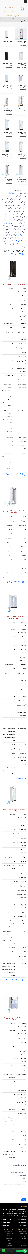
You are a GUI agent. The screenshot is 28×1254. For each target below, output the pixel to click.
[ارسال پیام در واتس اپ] (4, 1250)
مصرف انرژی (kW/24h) (21, 348)
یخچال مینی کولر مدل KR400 (16, 980)
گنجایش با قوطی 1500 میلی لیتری (21, 317)
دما (25, 577)
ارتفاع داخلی (23, 560)
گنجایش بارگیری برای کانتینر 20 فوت (21, 362)
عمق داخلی (23, 555)
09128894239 (7, 11)
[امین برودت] (22, 9)
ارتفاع (24, 538)
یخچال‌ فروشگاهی (19, 241)
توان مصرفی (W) (22, 343)
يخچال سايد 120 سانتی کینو (16, 581)
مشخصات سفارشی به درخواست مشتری (21, 385)
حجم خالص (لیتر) (22, 296)
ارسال (23, 1200)
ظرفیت (24, 573)
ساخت (24, 516)
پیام (25, 1181)
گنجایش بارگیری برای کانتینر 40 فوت (21, 369)
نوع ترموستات (23, 441)
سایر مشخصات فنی (22, 411)
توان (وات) (23, 547)
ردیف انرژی (23, 339)
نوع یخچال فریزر (22, 525)
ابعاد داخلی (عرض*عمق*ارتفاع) (22, 290)
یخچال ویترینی (19, 235)
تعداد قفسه (23, 568)
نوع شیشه (23, 323)
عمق (25, 534)
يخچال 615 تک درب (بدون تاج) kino (15, 475)
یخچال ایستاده (8, 193)
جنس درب (23, 375)
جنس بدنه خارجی (22, 332)
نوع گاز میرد (23, 328)
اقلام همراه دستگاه (22, 564)
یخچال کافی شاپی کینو (18, 253)
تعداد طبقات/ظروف (22, 380)
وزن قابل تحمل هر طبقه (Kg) (21, 447)
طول (25, 529)
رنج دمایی (23, 304)
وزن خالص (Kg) (22, 352)
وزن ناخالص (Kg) (22, 356)
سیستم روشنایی (22, 437)
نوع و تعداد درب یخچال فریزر (19, 521)
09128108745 (7, 8)
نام (25, 1169)
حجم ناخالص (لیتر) (22, 300)
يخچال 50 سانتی (20, 778)
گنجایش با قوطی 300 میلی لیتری (21, 310)
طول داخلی (23, 551)
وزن (25, 542)
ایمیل (24, 1175)
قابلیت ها (24, 453)
